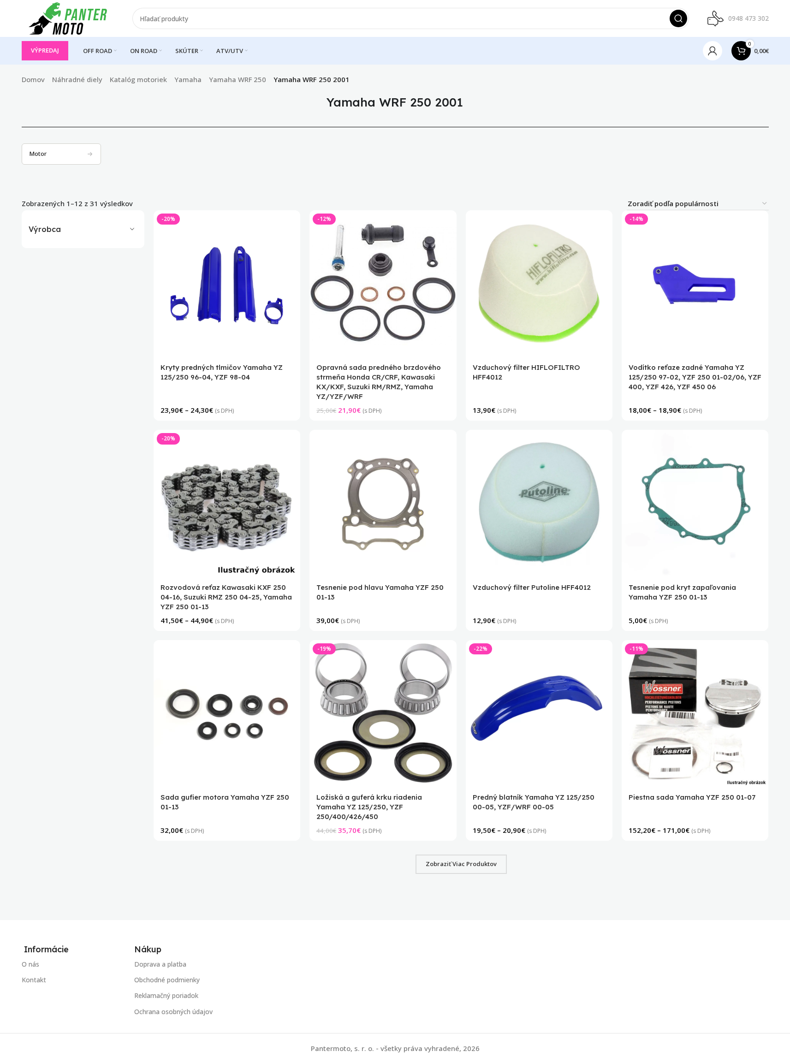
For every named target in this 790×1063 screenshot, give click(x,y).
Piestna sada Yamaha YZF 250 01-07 (692, 797)
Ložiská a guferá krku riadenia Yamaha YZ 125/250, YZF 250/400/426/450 (369, 807)
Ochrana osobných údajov (173, 1011)
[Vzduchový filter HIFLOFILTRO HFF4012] (539, 283)
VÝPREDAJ (45, 50)
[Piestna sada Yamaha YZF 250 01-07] (695, 713)
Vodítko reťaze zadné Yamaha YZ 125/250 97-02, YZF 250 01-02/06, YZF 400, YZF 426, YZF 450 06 (695, 377)
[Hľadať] (678, 18)
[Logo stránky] (68, 17)
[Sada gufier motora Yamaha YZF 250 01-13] (227, 713)
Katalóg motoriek (138, 79)
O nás (30, 964)
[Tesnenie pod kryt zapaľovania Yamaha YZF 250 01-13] (695, 503)
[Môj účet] (712, 51)
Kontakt (34, 979)
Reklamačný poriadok (166, 995)
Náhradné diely (77, 79)
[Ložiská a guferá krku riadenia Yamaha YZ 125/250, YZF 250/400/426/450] (383, 713)
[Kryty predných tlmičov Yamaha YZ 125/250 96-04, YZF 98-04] (227, 283)
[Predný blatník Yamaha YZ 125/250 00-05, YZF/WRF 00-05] (539, 713)
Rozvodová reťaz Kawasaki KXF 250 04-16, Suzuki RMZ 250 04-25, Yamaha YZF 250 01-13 (226, 597)
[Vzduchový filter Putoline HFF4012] (539, 503)
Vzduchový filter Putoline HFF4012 (532, 587)
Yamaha (188, 79)
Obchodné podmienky (167, 979)
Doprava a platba (160, 964)
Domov (33, 79)
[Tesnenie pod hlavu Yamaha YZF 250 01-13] (383, 503)
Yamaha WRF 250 (237, 79)
